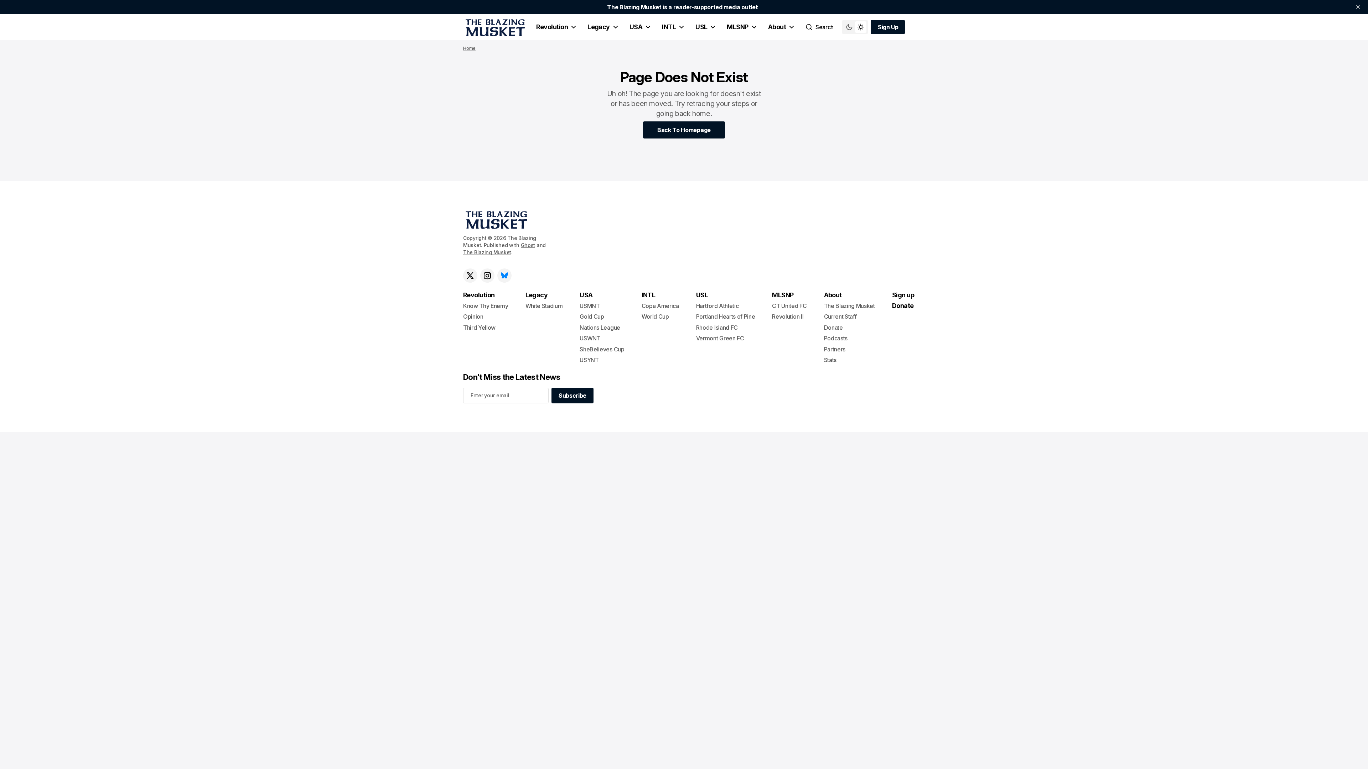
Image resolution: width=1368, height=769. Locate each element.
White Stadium (544, 305)
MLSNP (737, 27)
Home (469, 48)
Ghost (528, 245)
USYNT (589, 359)
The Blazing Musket (487, 252)
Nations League (600, 327)
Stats (830, 359)
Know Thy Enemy (485, 305)
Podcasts (836, 338)
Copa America (660, 305)
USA (635, 27)
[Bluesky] (504, 275)
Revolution (552, 27)
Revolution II (787, 316)
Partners (834, 349)
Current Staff (840, 316)
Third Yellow (479, 327)
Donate (833, 327)
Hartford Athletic (717, 305)
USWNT (590, 338)
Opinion (473, 316)
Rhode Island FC (717, 327)
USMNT (590, 305)
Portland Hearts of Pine (725, 316)
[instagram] (487, 275)
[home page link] (494, 27)
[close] (1358, 7)
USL (701, 27)
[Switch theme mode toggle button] (855, 27)
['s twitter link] (470, 275)
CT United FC (789, 305)
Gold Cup (592, 316)
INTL (669, 27)
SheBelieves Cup (602, 349)
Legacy (598, 27)
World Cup (655, 316)
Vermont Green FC (720, 338)
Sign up (903, 295)
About (777, 27)
